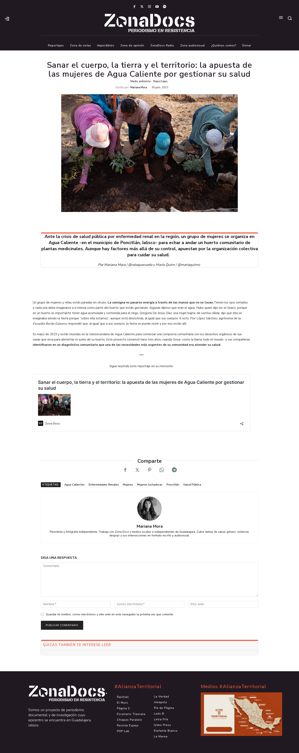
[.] (7, 18)
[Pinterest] (149, 470)
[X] (137, 470)
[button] (289, 18)
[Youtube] (157, 7)
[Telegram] (174, 470)
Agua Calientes (74, 485)
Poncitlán (173, 485)
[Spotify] (164, 7)
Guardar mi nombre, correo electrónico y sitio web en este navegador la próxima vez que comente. (110, 614)
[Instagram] (149, 7)
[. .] (63, 693)
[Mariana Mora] (149, 509)
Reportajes (160, 81)
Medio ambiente (140, 81)
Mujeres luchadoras (150, 485)
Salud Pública (192, 485)
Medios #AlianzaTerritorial (233, 686)
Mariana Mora (138, 87)
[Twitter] (142, 7)
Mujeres (128, 485)
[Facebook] (134, 7)
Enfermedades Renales (104, 485)
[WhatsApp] (162, 470)
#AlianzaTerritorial (138, 686)
